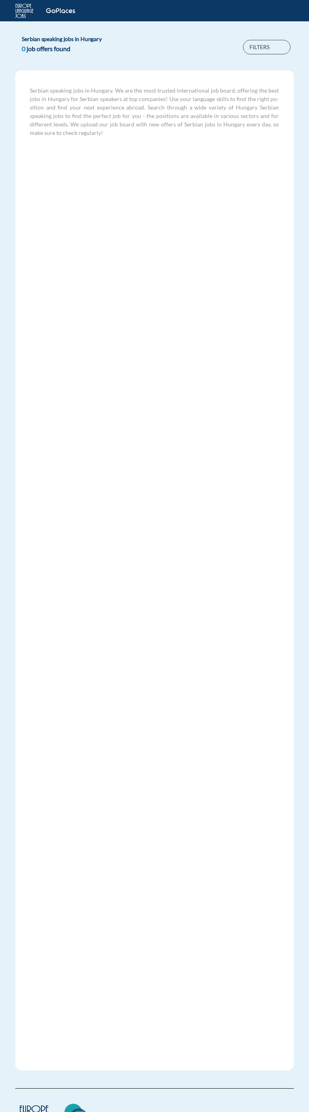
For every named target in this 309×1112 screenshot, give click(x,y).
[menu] (283, 11)
